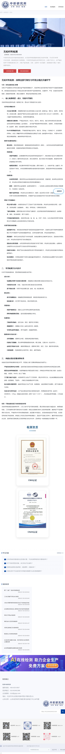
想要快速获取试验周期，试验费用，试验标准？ (21, 567)
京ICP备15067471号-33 (33, 746)
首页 (46, 6)
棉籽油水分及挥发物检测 (10, 621)
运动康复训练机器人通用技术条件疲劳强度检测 (16, 609)
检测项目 (6, 12)
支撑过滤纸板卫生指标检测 (11, 627)
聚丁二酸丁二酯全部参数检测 (12, 590)
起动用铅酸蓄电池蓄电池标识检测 (13, 648)
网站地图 (62, 749)
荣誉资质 (60, 6)
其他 (11, 12)
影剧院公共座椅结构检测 (10, 633)
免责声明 (54, 749)
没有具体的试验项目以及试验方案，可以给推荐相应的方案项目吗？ (27, 559)
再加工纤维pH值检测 (9, 615)
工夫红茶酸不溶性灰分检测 (11, 596)
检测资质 (59, 191)
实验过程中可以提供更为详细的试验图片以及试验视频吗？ (24, 571)
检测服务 (52, 6)
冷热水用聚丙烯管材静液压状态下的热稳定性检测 (17, 602)
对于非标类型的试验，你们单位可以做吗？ (20, 563)
